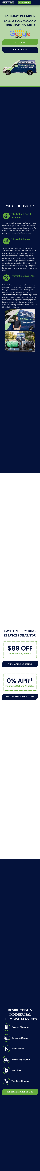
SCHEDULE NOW (20, 49)
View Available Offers (20, 664)
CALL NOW (20, 42)
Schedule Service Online (20, 1092)
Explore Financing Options (20, 696)
